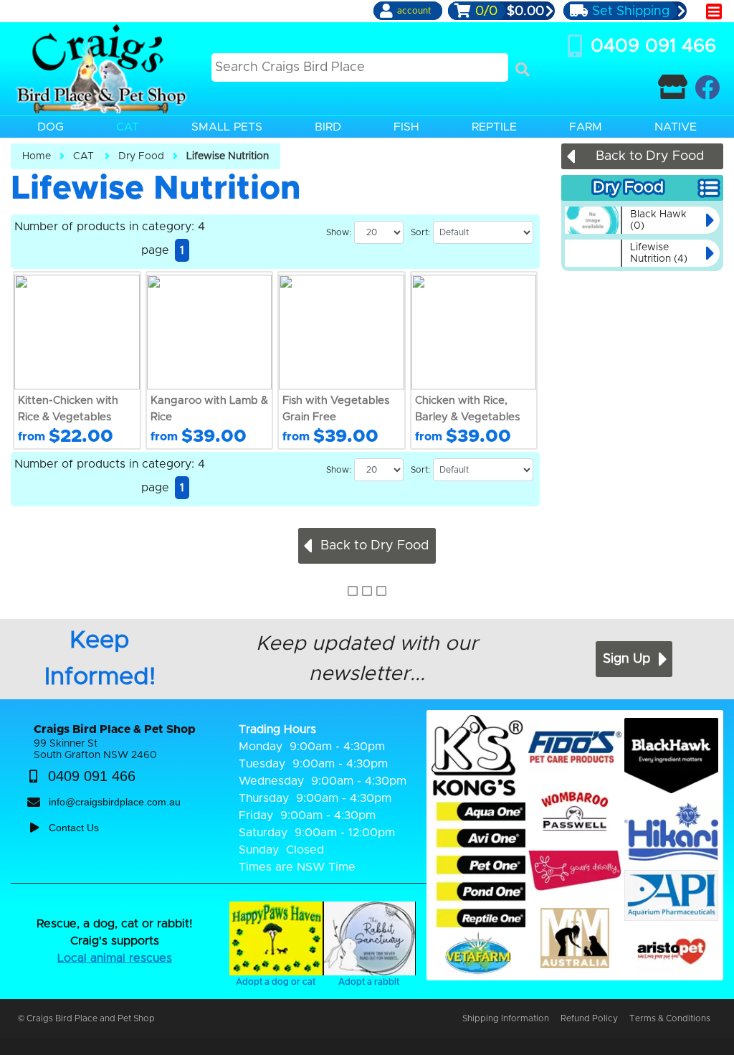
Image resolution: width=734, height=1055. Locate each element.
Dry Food (141, 156)
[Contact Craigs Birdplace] (672, 87)
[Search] (522, 69)
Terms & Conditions (669, 1018)
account (414, 10)
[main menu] (714, 11)
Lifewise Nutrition (227, 156)
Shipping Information (505, 1018)
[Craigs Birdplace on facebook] (707, 87)
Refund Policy (589, 1018)
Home (36, 156)
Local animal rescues (114, 958)
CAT (83, 156)
